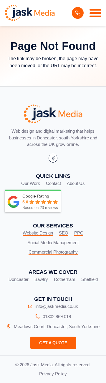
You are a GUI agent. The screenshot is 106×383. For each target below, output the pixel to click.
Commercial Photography (53, 251)
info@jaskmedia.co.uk (56, 306)
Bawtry (41, 279)
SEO (63, 232)
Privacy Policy (53, 373)
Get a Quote (53, 342)
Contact (53, 183)
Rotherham (64, 279)
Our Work (30, 183)
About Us (76, 183)
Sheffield (89, 279)
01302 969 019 (77, 13)
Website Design (38, 232)
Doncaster (19, 279)
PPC (78, 232)
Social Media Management (53, 242)
